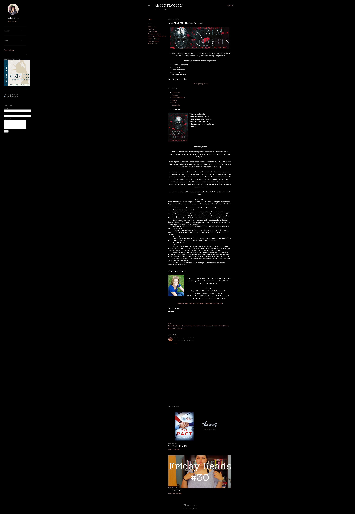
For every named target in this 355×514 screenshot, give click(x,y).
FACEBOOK (200, 303)
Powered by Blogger (192, 505)
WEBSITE (181, 303)
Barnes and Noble (178, 97)
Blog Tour (151, 29)
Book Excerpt (152, 31)
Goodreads (176, 92)
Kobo (174, 102)
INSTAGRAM (217, 303)
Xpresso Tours (152, 43)
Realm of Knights (153, 39)
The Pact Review (177, 446)
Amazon (175, 95)
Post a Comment (177, 493)
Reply (176, 343)
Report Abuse (9, 50)
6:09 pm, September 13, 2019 (186, 338)
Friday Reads (175, 490)
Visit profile (13, 21)
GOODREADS (190, 303)
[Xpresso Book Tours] (17, 85)
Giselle (176, 338)
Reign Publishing (153, 41)
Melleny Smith (13, 17)
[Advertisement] (199, 388)
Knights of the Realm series (157, 36)
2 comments (176, 449)
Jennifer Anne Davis (154, 34)
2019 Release (152, 27)
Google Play (176, 105)
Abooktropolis (169, 5)
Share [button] (150, 19)
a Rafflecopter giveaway (199, 84)
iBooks (174, 100)
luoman (195, 508)
